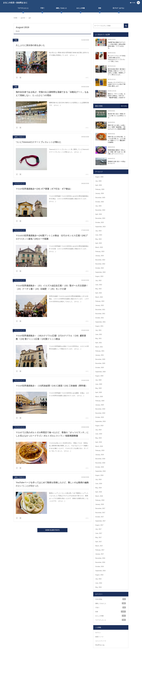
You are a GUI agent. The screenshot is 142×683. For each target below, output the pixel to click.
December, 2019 (100, 409)
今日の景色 (110, 599)
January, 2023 (99, 255)
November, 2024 (100, 210)
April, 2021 (98, 342)
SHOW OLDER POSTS (52, 530)
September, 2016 (100, 570)
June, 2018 (98, 483)
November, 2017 (100, 512)
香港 (16, 40)
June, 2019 (98, 434)
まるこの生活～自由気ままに (15, 3)
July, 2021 (98, 330)
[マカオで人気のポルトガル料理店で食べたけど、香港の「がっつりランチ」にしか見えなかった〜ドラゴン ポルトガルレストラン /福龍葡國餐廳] (31, 453)
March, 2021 (99, 347)
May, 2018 (98, 487)
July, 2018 (98, 479)
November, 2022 (100, 264)
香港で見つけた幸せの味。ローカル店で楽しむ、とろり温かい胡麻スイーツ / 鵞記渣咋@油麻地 (116, 139)
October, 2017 (99, 517)
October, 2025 (99, 202)
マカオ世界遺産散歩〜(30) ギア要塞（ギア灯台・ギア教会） (44, 189)
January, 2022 (99, 305)
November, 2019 (100, 413)
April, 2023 (98, 243)
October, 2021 (99, 318)
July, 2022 (98, 280)
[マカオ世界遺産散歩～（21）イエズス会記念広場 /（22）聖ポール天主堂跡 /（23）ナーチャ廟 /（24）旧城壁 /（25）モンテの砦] (31, 306)
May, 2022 (98, 289)
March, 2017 (99, 546)
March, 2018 (99, 496)
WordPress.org (99, 645)
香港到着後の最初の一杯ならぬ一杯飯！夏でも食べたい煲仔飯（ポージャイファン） (116, 152)
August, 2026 (99, 177)
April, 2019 (98, 442)
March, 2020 (99, 396)
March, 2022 (99, 297)
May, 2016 (98, 587)
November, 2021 (100, 313)
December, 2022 (100, 260)
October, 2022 (99, 268)
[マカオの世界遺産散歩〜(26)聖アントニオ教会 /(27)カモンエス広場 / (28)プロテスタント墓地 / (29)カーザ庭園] (31, 256)
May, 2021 (98, 338)
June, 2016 (98, 583)
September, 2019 (100, 421)
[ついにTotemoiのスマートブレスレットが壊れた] (31, 159)
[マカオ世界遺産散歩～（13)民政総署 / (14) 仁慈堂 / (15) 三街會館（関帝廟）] (31, 403)
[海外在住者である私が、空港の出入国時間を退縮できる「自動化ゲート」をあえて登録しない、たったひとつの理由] (31, 112)
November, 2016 (100, 562)
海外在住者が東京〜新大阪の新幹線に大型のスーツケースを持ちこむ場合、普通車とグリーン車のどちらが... (116, 72)
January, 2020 (99, 405)
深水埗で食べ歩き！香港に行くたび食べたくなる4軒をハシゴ (117, 115)
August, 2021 (99, 326)
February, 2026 (99, 189)
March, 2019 (99, 446)
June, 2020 (98, 384)
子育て (110, 607)
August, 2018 (99, 475)
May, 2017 (98, 537)
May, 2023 (98, 239)
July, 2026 (98, 181)
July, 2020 (98, 380)
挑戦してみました (20, 137)
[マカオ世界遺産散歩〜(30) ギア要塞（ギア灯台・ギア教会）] (31, 206)
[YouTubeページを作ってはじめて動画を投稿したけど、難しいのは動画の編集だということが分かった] (31, 503)
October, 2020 (99, 367)
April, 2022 (98, 293)
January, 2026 (99, 193)
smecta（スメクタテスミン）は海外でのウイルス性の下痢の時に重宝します (117, 84)
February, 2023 (99, 251)
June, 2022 (98, 284)
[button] (138, 2)
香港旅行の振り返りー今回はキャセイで (116, 162)
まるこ (87, 77)
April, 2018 (98, 492)
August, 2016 (99, 575)
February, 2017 (99, 550)
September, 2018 (100, 471)
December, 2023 (100, 218)
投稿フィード (99, 637)
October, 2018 (99, 467)
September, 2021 (100, 322)
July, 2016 (98, 579)
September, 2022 (100, 272)
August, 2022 (99, 276)
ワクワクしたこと (20, 183)
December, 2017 (100, 508)
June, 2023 (98, 235)
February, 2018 (99, 500)
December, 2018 (100, 458)
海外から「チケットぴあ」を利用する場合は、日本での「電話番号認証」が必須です (116, 95)
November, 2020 (100, 363)
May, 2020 (98, 388)
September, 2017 (100, 521)
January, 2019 (99, 454)
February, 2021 (99, 351)
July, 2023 (98, 231)
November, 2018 (100, 463)
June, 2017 (98, 533)
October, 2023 (99, 222)
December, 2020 (100, 359)
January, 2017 (99, 554)
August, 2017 (99, 525)
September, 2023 (100, 226)
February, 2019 (99, 450)
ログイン (98, 632)
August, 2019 (99, 425)
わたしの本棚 (110, 616)
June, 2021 (98, 334)
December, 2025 (100, 197)
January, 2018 (99, 504)
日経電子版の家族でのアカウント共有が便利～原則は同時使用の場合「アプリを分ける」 (116, 45)
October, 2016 (99, 566)
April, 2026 (98, 185)
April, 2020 (98, 392)
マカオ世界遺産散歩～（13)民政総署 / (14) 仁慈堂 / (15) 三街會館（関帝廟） (51, 386)
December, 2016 (100, 558)
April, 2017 (98, 541)
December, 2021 (100, 309)
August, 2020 (99, 376)
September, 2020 (100, 371)
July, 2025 (98, 206)
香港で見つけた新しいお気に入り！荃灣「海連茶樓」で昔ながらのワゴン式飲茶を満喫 (116, 127)
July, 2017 (98, 529)
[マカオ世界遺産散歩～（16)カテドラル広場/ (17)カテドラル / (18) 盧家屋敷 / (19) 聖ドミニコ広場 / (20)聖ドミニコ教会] (31, 356)
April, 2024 (98, 214)
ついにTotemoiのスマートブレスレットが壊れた (38, 142)
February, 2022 (99, 301)
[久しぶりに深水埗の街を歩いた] (31, 62)
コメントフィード (100, 641)
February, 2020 (99, 400)
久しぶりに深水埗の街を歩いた (30, 45)
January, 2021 (99, 355)
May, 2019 (98, 438)
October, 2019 (99, 417)
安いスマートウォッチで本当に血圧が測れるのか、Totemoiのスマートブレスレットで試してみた (116, 58)
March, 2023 (99, 247)
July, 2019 (98, 430)
